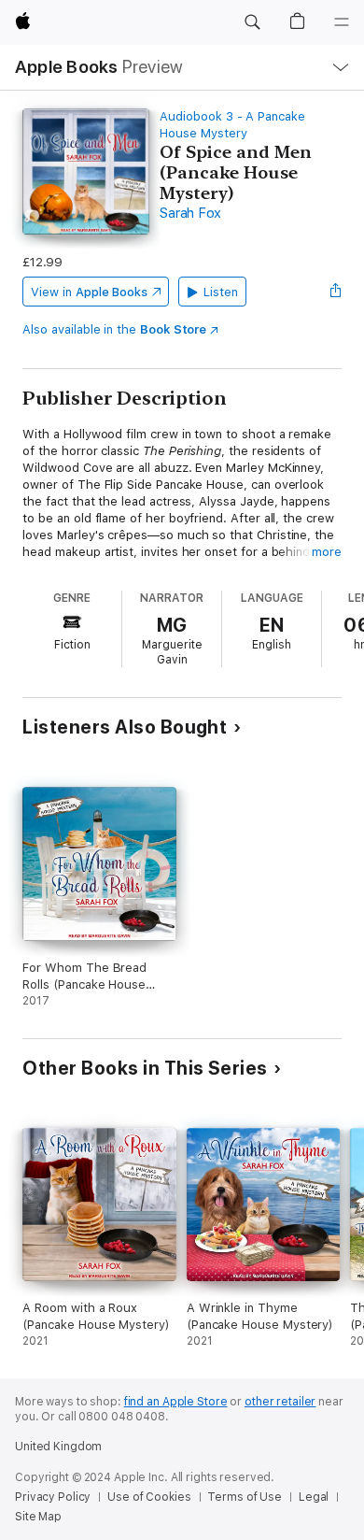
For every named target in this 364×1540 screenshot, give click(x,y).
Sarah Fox (190, 213)
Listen (220, 292)
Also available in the (114, 329)
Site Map (38, 1516)
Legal (314, 1497)
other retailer (280, 1401)
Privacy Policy (53, 1497)
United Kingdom (58, 1446)
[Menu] (341, 22)
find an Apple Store (176, 1401)
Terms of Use (244, 1497)
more (327, 552)
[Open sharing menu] (336, 291)
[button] (252, 22)
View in (89, 292)
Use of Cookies (148, 1497)
